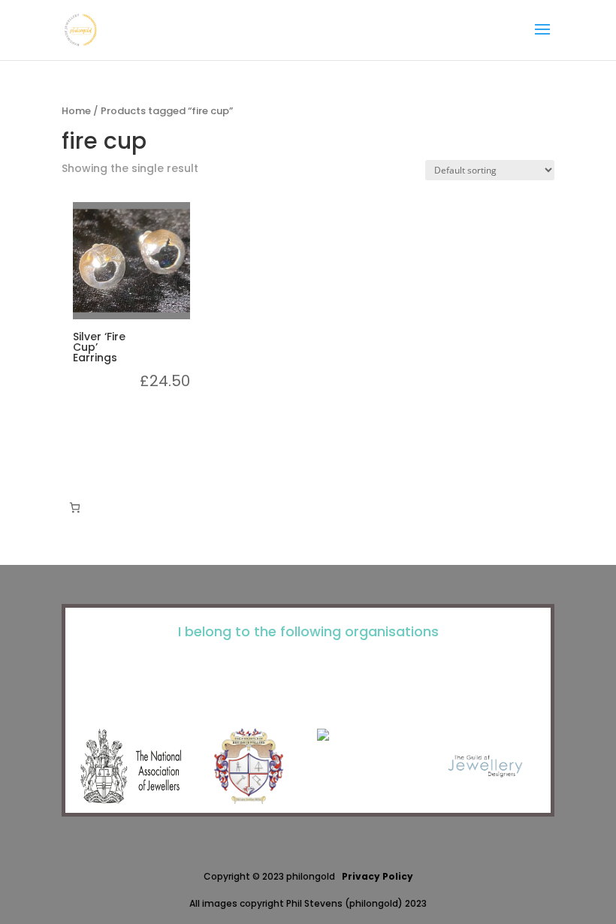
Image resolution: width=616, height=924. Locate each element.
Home (76, 111)
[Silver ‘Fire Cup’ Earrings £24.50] (131, 260)
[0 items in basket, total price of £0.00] (75, 507)
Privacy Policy (377, 876)
